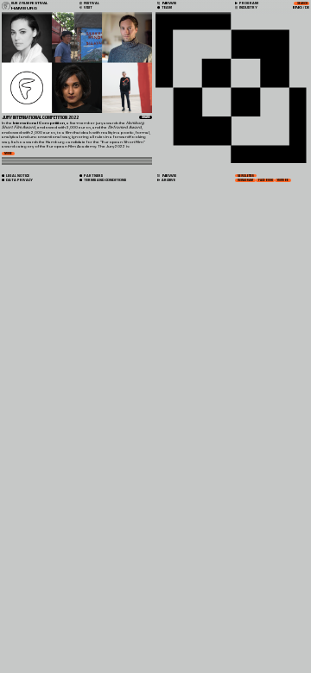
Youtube (283, 180)
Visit (87, 8)
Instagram (245, 180)
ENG (297, 7)
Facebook (265, 180)
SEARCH (302, 3)
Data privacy (19, 180)
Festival (91, 3)
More (8, 153)
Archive (168, 180)
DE (307, 7)
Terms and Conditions (104, 180)
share (146, 117)
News (169, 175)
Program (248, 3)
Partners (93, 175)
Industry (247, 8)
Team (166, 8)
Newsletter (246, 176)
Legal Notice (17, 175)
